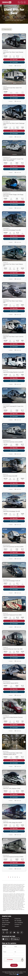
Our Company (19, 922)
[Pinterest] (21, 932)
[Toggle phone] (19, 2)
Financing (18, 918)
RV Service (5, 924)
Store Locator (6, 922)
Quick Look (18, 65)
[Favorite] (24, 47)
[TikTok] (10, 932)
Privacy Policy (8, 973)
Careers (17, 926)
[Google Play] (15, 939)
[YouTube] (14, 932)
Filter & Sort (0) (7, 29)
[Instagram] (7, 932)
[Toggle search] (22, 2)
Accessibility (20, 973)
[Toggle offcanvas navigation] (24, 2)
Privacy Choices (13, 974)
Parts (3, 926)
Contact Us (18, 924)
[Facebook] (3, 932)
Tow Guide (5, 920)
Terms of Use (23, 971)
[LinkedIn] (18, 932)
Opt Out (14, 973)
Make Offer (15, 59)
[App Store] (6, 939)
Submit (14, 965)
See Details (15, 62)
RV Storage (18, 920)
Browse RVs (5, 918)
